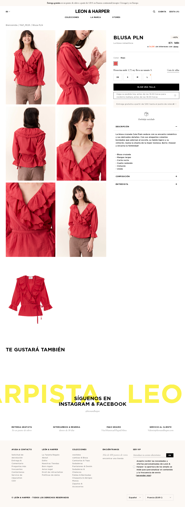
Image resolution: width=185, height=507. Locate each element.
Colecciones (72, 17)
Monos (75, 481)
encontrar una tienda (113, 458)
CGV (14, 481)
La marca (95, 17)
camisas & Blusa (80, 458)
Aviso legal (47, 469)
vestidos (76, 455)
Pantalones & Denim (82, 466)
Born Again (47, 466)
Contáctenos (18, 472)
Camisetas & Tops (81, 460)
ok (169, 455)
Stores (116, 17)
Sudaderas (77, 463)
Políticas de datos (51, 475)
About (45, 458)
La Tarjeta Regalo (50, 455)
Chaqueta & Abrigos (82, 478)
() (143, 475)
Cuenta (162, 12)
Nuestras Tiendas (50, 463)
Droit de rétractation (52, 472)
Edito (44, 460)
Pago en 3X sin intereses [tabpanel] (128, 104)
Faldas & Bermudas (81, 475)
